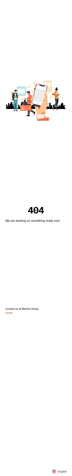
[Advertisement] (36, 41)
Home (9, 313)
